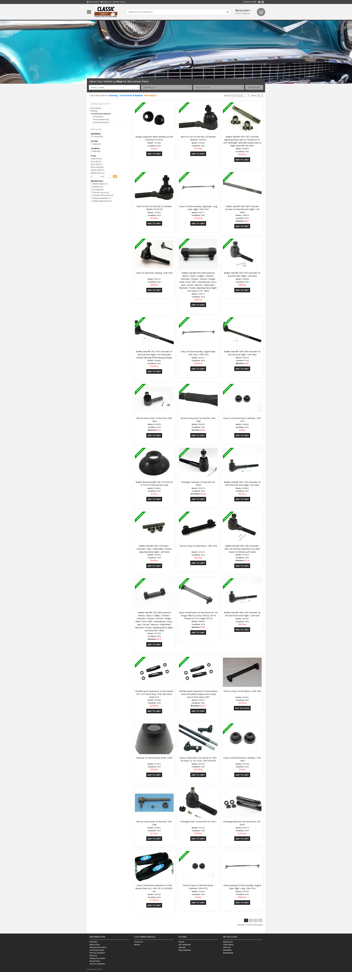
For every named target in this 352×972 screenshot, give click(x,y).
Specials (182, 947)
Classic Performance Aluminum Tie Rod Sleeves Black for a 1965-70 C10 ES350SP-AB (154, 888)
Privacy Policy (95, 961)
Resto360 (93, 942)
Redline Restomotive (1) (102, 201)
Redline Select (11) (100, 184)
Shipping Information (98, 947)
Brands (181, 942)
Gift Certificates (185, 945)
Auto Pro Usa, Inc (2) (101, 192)
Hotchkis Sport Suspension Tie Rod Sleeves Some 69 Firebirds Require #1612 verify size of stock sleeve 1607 (198, 694)
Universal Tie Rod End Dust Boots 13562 (154, 757)
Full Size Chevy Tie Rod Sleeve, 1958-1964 (242, 691)
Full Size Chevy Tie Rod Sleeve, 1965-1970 (198, 546)
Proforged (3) (98, 190)
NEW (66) (96, 151)
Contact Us (106, 2)
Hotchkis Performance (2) (103, 195)
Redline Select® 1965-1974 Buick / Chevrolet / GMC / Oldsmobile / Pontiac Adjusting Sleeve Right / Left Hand (154, 549)
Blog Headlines (185, 950)
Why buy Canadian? (97, 953)
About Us (93, 956)
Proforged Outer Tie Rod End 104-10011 (198, 821)
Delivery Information (97, 958)
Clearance (97, 144)
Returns (137, 945)
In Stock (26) (98, 137)
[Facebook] (259, 2)
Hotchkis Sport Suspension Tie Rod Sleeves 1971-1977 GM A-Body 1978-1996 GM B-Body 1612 (154, 694)
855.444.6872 (93, 2)
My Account (228, 942)
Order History (228, 945)
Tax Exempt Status (97, 950)
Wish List (226, 947)
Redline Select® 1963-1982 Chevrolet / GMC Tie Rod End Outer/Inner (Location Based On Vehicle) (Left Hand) (242, 549)
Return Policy (95, 945)
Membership (228, 953)
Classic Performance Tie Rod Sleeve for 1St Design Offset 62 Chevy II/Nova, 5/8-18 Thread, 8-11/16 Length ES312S (198, 615)
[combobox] (114, 87)
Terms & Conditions (97, 964)
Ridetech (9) (98, 187)
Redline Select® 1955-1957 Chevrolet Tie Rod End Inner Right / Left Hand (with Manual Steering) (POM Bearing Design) (154, 354)
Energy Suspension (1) (102, 198)
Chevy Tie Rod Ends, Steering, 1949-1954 (154, 273)
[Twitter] (263, 2)
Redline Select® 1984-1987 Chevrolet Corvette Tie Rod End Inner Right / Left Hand (242, 209)
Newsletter (227, 950)
